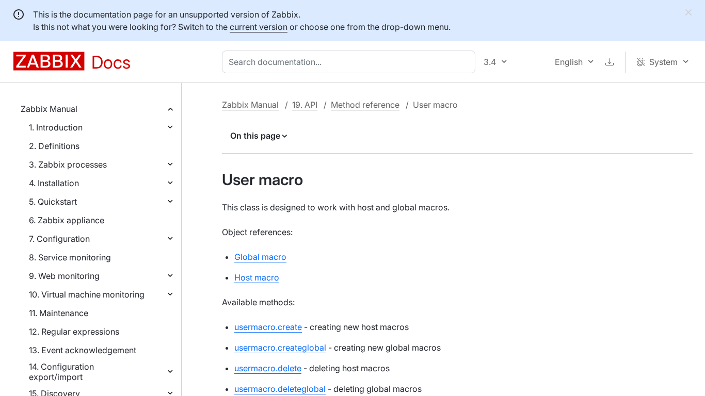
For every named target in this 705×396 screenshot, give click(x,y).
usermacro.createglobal (280, 347)
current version (258, 27)
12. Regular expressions (74, 331)
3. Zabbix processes (68, 164)
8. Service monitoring (70, 257)
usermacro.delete (267, 368)
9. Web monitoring (64, 276)
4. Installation (54, 183)
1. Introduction (56, 127)
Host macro (256, 277)
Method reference (365, 105)
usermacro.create (268, 327)
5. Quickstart (53, 201)
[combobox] (350, 62)
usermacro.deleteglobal (280, 389)
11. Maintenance (58, 313)
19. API (304, 105)
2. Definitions (54, 146)
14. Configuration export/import (61, 371)
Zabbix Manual (49, 109)
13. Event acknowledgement (82, 350)
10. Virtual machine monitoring (87, 294)
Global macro (260, 257)
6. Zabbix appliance (66, 220)
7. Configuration (59, 239)
